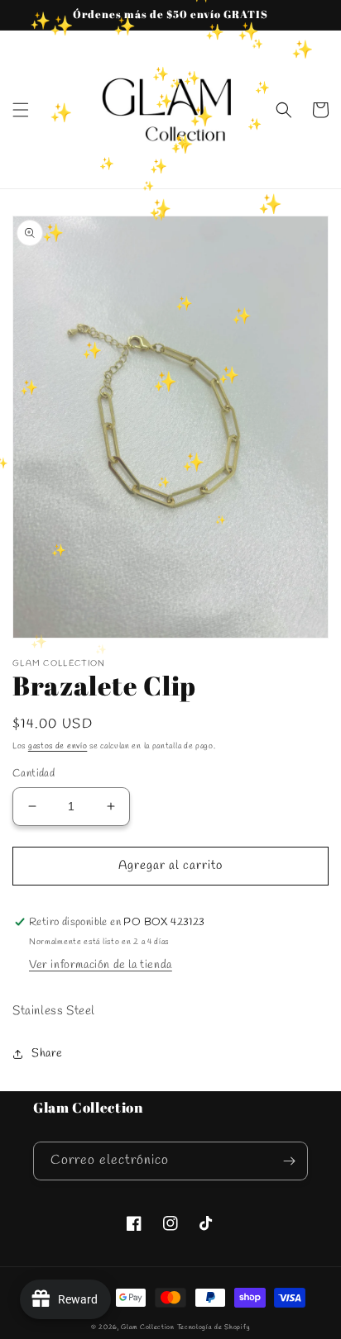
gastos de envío (58, 746)
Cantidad (33, 774)
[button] (20, 110)
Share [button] (47, 1053)
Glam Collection (148, 1327)
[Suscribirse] (289, 1161)
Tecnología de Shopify (214, 1327)
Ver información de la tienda (100, 965)
